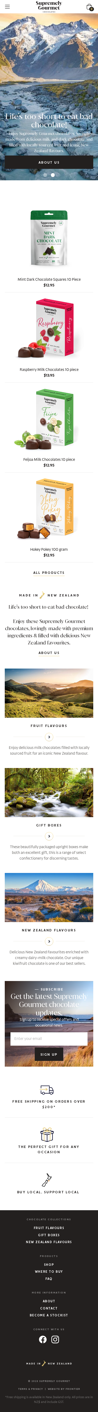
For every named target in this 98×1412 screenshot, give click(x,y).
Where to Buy (49, 1272)
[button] (7, 6)
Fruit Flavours (49, 1228)
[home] (49, 6)
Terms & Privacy (30, 1389)
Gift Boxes (49, 1235)
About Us (49, 163)
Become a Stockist (49, 1315)
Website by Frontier (64, 1389)
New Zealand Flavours (49, 1242)
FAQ (49, 1279)
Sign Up (49, 1055)
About (49, 1301)
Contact (49, 1308)
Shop (49, 1265)
